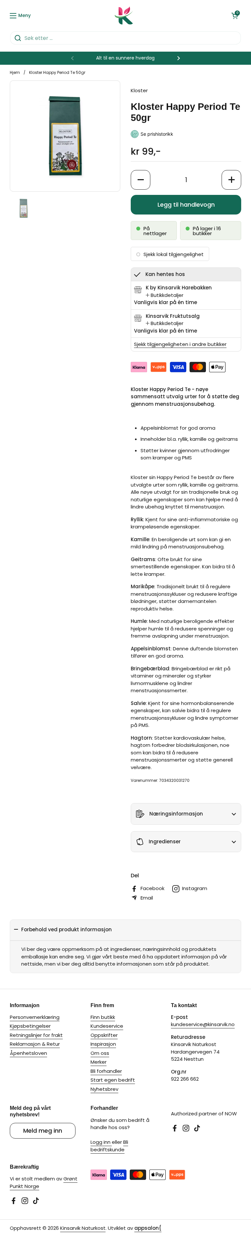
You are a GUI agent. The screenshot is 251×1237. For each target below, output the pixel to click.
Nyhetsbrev (104, 1089)
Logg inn (101, 1142)
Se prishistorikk (157, 134)
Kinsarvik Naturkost (83, 1228)
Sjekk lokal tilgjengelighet (173, 254)
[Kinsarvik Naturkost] (124, 16)
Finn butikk (103, 1017)
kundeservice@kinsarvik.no (203, 1024)
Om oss (100, 1053)
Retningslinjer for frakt (36, 1035)
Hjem (15, 72)
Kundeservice (107, 1025)
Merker (99, 1061)
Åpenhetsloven (28, 1053)
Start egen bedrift (113, 1079)
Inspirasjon (103, 1043)
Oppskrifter (104, 1035)
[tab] (164, 295)
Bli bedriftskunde (109, 1146)
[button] (234, 15)
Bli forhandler (106, 1071)
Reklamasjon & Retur (35, 1043)
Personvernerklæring (34, 1017)
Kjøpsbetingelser (30, 1025)
